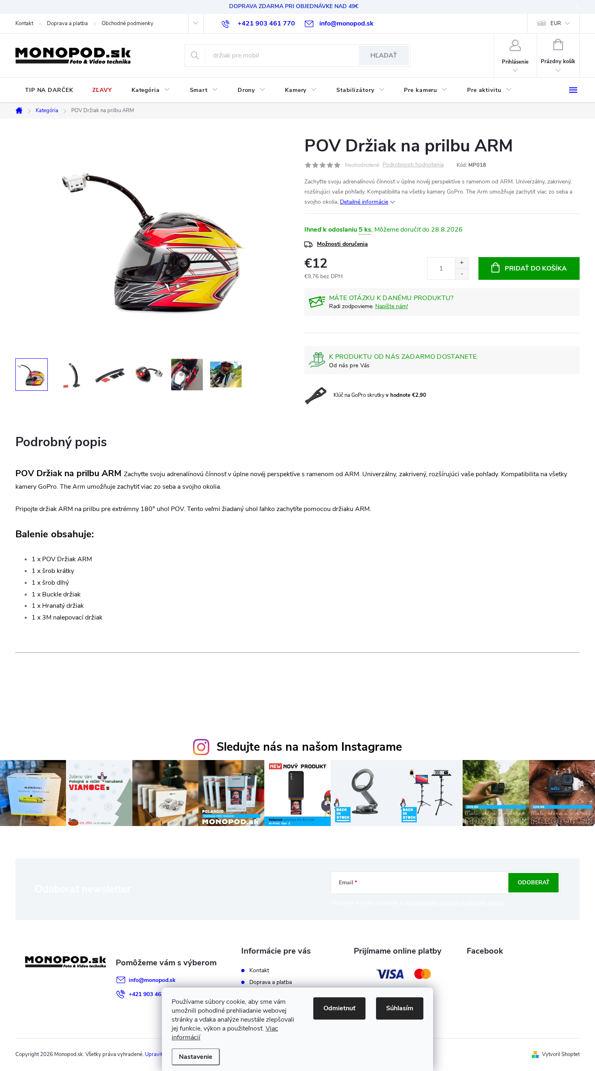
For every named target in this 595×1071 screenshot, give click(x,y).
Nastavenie (195, 1056)
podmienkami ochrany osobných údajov (454, 903)
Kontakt (24, 23)
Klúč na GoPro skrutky (380, 395)
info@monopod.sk (152, 980)
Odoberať (534, 882)
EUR (555, 23)
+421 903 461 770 (152, 994)
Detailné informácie (364, 202)
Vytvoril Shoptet (561, 1054)
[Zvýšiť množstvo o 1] (461, 263)
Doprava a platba (67, 23)
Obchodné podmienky (127, 23)
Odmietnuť (339, 1008)
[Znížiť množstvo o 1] (461, 273)
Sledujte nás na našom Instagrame (309, 747)
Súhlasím (399, 1008)
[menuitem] (49, 90)
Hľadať (383, 55)
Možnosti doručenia (342, 244)
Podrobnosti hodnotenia (413, 165)
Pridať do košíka (536, 268)
